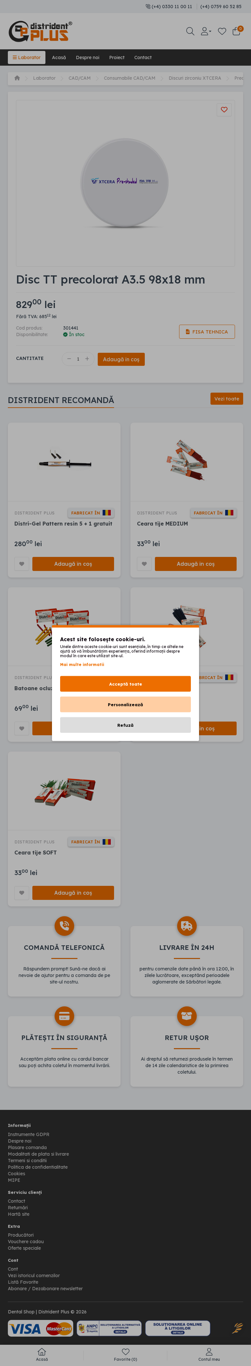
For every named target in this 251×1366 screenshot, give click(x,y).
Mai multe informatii (82, 664)
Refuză (125, 725)
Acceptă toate (125, 684)
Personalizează (125, 704)
